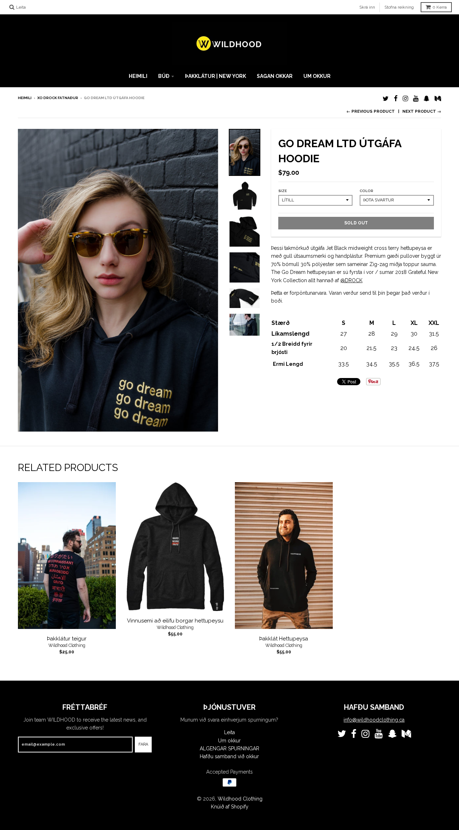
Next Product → (421, 111)
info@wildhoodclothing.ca (374, 720)
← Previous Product (370, 111)
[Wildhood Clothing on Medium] (438, 98)
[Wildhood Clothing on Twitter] (386, 98)
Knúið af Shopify (230, 807)
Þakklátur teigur (66, 638)
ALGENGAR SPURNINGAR (229, 748)
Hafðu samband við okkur (229, 756)
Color (366, 191)
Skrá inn (367, 7)
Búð (163, 76)
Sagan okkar (275, 76)
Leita (229, 732)
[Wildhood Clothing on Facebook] (396, 98)
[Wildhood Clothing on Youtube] (415, 98)
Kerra (439, 7)
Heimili (138, 76)
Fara (143, 744)
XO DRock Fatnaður (57, 98)
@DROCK (351, 280)
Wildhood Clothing (66, 645)
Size (282, 191)
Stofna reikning (399, 7)
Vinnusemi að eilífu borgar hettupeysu (175, 620)
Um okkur (317, 76)
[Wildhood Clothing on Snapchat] (426, 98)
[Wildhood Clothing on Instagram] (405, 98)
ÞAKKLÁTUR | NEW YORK (215, 76)
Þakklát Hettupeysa (283, 638)
